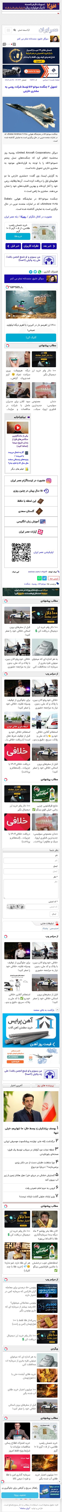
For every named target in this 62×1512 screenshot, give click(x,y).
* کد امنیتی (53, 901)
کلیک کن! (31, 337)
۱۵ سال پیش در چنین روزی (28, 491)
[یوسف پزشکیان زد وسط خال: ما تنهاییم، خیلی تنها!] (31, 1106)
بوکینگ (45, 928)
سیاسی (45, 80)
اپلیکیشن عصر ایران (43, 552)
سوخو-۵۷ (42, 584)
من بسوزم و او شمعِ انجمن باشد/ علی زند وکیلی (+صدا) (23, 258)
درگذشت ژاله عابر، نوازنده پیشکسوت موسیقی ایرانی (29, 1141)
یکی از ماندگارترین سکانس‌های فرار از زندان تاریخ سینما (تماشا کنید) (20, 441)
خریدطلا (18, 236)
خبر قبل (15, 246)
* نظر (55, 876)
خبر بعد (47, 246)
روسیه (34, 584)
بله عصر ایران (11, 217)
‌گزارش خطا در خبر (54, 578)
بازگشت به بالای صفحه (44, 1010)
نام (56, 855)
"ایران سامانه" (24, 1508)
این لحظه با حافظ (26, 501)
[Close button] (59, 1481)
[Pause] (9, 316)
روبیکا (23, 217)
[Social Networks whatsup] (40, 272)
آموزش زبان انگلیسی (28, 521)
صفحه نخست (54, 80)
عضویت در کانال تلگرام (40, 217)
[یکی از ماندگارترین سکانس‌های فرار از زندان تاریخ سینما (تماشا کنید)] (17, 428)
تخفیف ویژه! (20, 1495)
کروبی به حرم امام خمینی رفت (40, 1188)
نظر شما (54, 850)
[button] (11, 44)
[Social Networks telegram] (31, 272)
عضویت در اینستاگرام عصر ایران (28, 481)
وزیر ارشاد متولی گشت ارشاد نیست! (37, 1196)
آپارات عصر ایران (28, 532)
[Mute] (14, 316)
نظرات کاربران (31, 246)
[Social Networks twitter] (35, 272)
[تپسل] (7, 287)
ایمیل (55, 866)
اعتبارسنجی (54, 928)
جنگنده (27, 584)
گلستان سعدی (26, 511)
